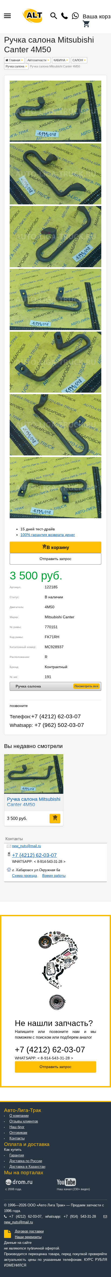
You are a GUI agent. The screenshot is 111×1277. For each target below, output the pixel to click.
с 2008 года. (13, 1189)
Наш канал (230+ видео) (73, 1189)
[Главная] (32, 16)
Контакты (17, 1138)
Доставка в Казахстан (27, 1167)
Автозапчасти (36, 60)
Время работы (53, 876)
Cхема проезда (24, 876)
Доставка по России (25, 1161)
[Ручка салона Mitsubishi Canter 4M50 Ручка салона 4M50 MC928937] (55, 140)
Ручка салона (15, 66)
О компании (19, 1116)
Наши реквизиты (28, 1237)
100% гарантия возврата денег (47, 535)
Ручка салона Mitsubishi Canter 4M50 (33, 802)
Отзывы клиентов (23, 1121)
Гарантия (16, 1155)
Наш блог (17, 1127)
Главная (14, 60)
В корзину (58, 547)
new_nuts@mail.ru (26, 846)
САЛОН (77, 60)
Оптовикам (18, 1133)
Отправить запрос (55, 559)
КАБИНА (59, 60)
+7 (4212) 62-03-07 (34, 855)
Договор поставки (29, 1231)
